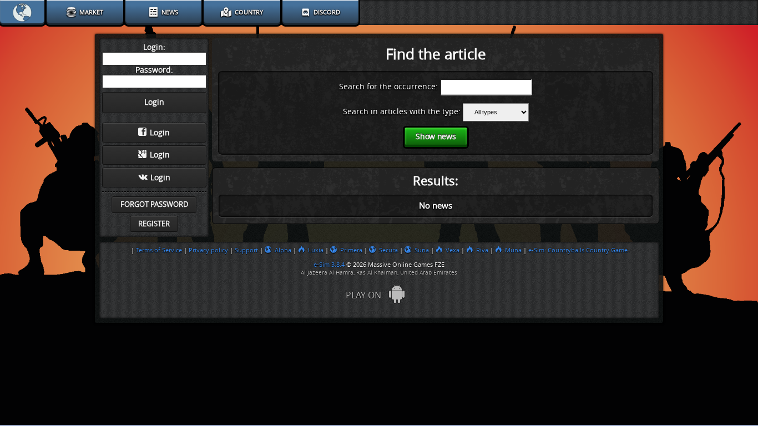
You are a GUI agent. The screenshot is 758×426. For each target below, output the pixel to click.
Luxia (316, 250)
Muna (513, 250)
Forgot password (154, 204)
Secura (388, 250)
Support (246, 250)
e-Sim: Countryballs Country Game (578, 250)
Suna (422, 250)
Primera (351, 250)
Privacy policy (208, 250)
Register (154, 224)
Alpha (283, 250)
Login (160, 133)
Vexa (452, 250)
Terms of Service (159, 250)
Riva (482, 250)
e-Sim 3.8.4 (329, 264)
